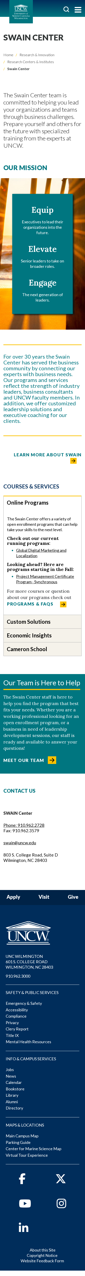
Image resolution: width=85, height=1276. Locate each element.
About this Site (43, 1249)
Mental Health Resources (28, 1041)
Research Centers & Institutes (30, 62)
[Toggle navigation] (78, 10)
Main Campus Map (22, 1135)
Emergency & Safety (24, 1003)
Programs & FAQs (30, 603)
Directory (14, 1107)
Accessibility (17, 1009)
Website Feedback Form (42, 1260)
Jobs (10, 1069)
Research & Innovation (36, 55)
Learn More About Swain (48, 454)
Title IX (12, 1035)
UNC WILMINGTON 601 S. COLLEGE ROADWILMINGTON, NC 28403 (29, 962)
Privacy (12, 1022)
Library (12, 1095)
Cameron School (27, 649)
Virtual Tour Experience (27, 1155)
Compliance (16, 1016)
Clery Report (17, 1028)
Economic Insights (29, 635)
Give (73, 897)
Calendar (14, 1082)
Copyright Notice (42, 1255)
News (11, 1076)
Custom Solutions (29, 621)
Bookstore (15, 1088)
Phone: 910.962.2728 (23, 825)
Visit (44, 897)
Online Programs (28, 502)
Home (8, 55)
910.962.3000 (18, 976)
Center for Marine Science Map (33, 1148)
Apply (13, 897)
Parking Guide (18, 1142)
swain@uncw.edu (19, 842)
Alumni (12, 1101)
